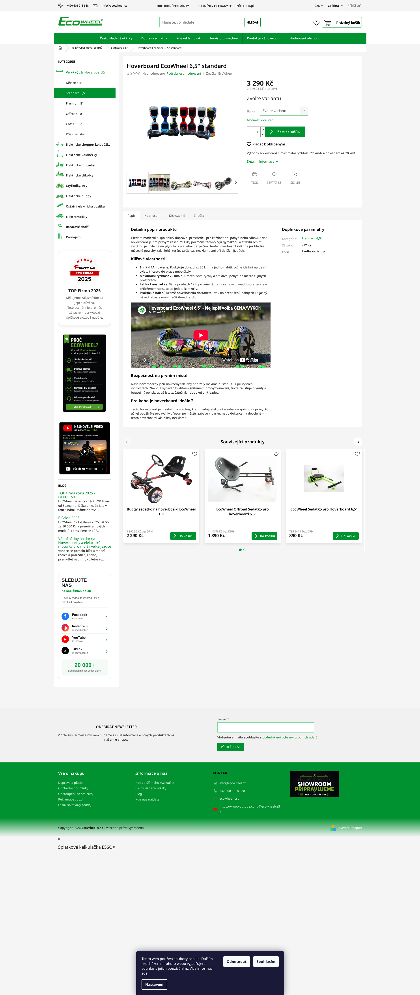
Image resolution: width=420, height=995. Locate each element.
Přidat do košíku (287, 132)
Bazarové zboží (77, 227)
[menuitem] (116, 38)
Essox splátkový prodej (74, 805)
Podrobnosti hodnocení (184, 73)
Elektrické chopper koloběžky (88, 144)
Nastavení (154, 984)
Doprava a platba (71, 782)
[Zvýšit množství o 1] (262, 129)
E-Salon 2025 (68, 518)
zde (144, 973)
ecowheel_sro (229, 798)
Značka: (219, 73)
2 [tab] (244, 550)
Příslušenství (75, 134)
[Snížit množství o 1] (262, 134)
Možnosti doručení (260, 120)
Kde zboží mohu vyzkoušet (154, 782)
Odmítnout (236, 961)
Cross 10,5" (74, 124)
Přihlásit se (231, 747)
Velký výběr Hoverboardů (85, 72)
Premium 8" (74, 103)
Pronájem (73, 237)
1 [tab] (240, 550)
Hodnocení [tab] (152, 215)
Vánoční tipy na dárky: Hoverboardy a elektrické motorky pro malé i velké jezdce (84, 543)
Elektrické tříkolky (79, 175)
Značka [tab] (199, 215)
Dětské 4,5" (74, 83)
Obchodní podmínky (173, 6)
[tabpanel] (161, 496)
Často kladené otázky (150, 788)
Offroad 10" (74, 114)
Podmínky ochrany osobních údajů (226, 6)
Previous (128, 442)
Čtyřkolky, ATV (77, 186)
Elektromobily (76, 217)
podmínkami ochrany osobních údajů (289, 737)
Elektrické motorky (80, 165)
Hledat (252, 22)
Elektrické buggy (78, 196)
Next (358, 442)
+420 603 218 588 (232, 791)
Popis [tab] (132, 215)
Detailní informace (260, 161)
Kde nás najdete (147, 799)
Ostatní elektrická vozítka (85, 206)
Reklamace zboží (70, 799)
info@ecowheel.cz (232, 783)
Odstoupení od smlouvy (75, 794)
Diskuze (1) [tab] (177, 215)
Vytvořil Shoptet (350, 828)
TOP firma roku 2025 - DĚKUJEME (76, 495)
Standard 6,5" (76, 93)
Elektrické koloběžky (81, 155)
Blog (138, 794)
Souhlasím (266, 961)
